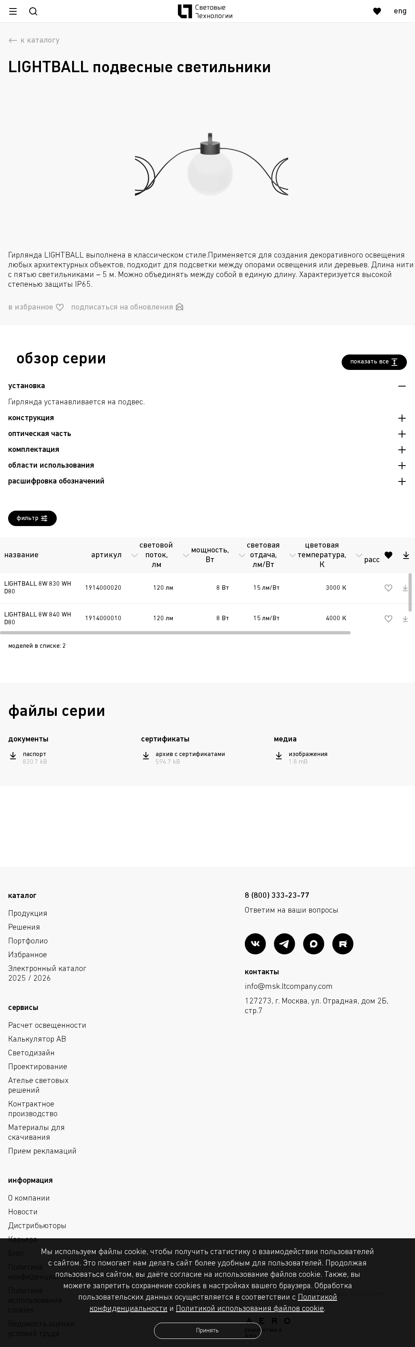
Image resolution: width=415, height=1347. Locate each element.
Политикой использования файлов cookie (250, 1309)
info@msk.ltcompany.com (289, 987)
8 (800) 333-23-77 (277, 896)
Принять (207, 1331)
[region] (207, 584)
